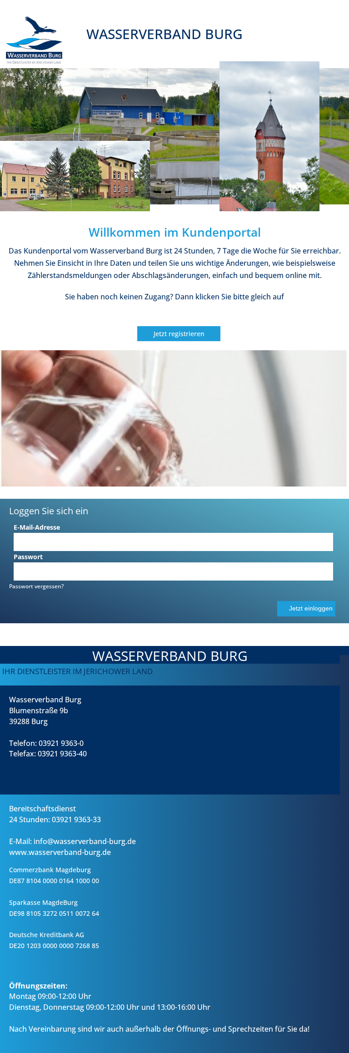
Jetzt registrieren (179, 333)
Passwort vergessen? (36, 586)
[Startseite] (181, 66)
